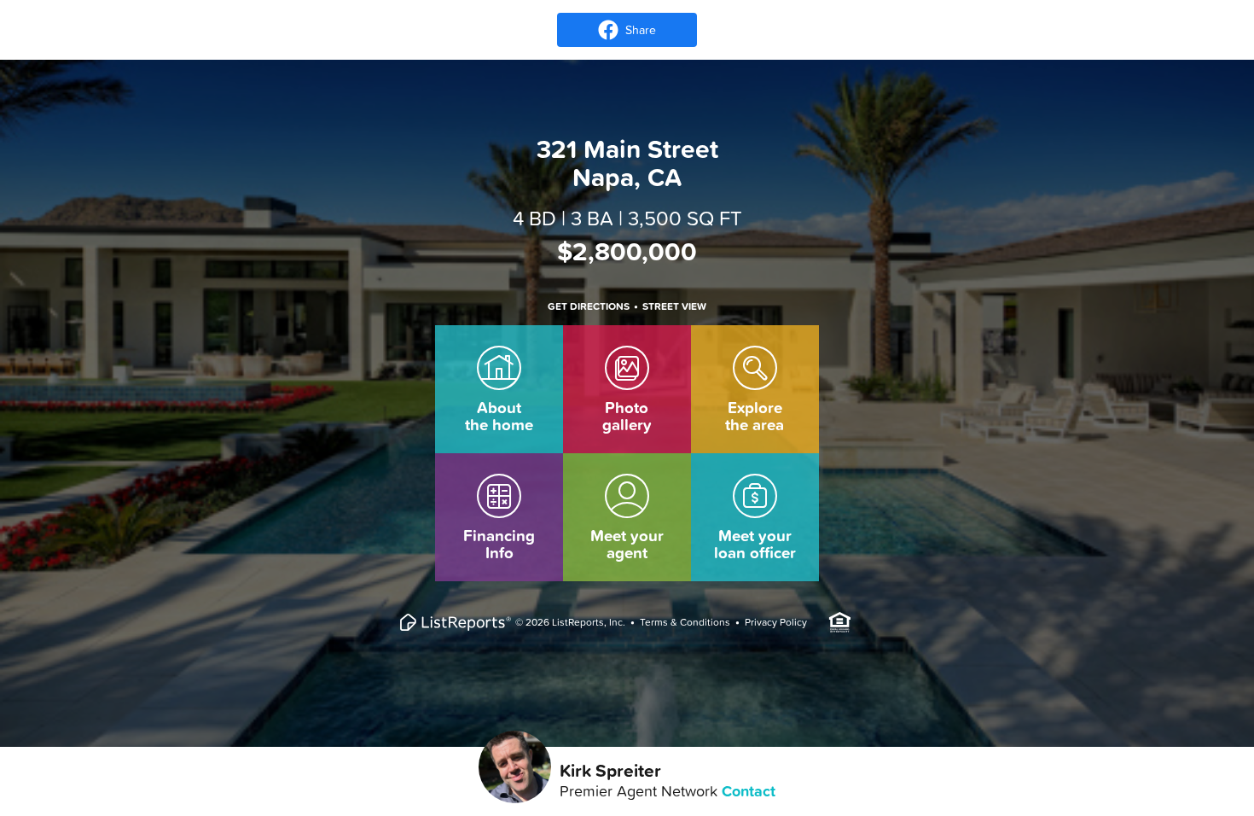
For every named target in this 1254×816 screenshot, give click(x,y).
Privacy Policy (776, 622)
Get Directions (589, 306)
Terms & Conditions (685, 622)
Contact (748, 790)
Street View (674, 306)
